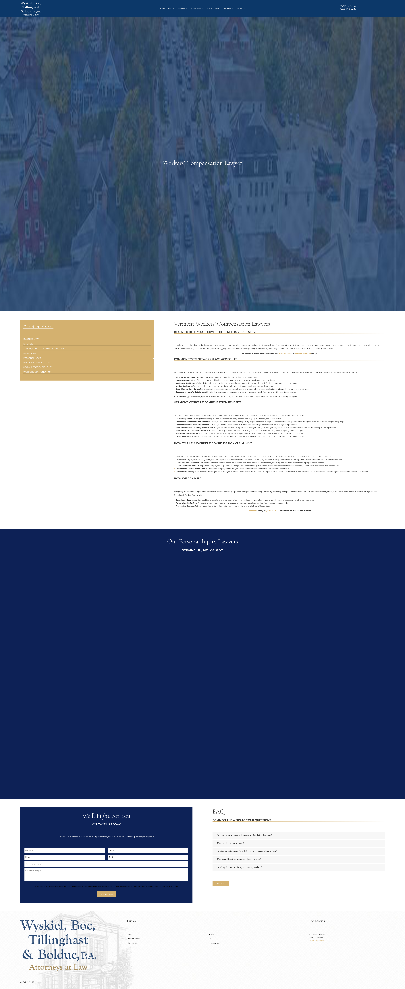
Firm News (227, 9)
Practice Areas (195, 9)
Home (162, 9)
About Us (171, 9)
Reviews (209, 9)
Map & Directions (316, 941)
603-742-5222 (348, 8)
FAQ (211, 939)
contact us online (303, 354)
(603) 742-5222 (285, 354)
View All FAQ (220, 883)
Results (217, 9)
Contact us (252, 511)
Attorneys (181, 9)
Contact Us (240, 9)
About (211, 934)
